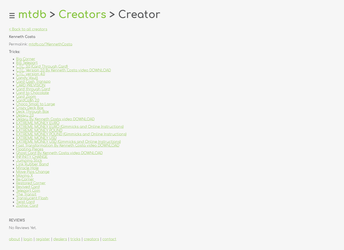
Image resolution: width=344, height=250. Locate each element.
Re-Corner (25, 179)
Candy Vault (27, 78)
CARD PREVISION (30, 85)
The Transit (26, 194)
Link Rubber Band (32, 164)
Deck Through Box (32, 112)
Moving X (24, 175)
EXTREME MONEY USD (36, 138)
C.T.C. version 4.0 (30, 74)
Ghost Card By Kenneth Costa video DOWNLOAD (59, 153)
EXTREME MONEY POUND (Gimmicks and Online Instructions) (71, 134)
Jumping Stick (29, 160)
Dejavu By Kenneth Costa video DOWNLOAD (55, 119)
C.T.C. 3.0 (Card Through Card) (42, 66)
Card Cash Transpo (33, 81)
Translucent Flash (32, 198)
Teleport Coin (28, 191)
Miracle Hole (27, 168)
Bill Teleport (27, 63)
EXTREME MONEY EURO (37, 123)
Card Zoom (26, 96)
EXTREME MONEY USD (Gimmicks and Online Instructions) (68, 142)
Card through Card (33, 89)
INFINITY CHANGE (32, 157)
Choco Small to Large (35, 104)
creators (91, 239)
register (43, 239)
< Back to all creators (28, 29)
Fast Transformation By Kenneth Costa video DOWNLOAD (67, 145)
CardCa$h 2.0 (27, 100)
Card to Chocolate (32, 93)
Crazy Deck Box (29, 108)
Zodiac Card (27, 206)
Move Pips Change (32, 172)
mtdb (32, 14)
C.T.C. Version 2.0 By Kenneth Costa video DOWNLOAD (63, 70)
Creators (82, 14)
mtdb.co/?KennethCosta (50, 44)
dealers (60, 239)
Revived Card (28, 187)
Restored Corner (31, 183)
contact (109, 239)
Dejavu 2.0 (25, 115)
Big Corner (25, 59)
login (27, 239)
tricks (75, 239)
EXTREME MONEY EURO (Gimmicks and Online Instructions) (70, 127)
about (14, 239)
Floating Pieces (29, 149)
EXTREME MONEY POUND (39, 130)
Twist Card (25, 202)
